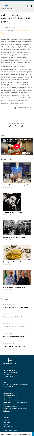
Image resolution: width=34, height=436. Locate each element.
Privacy (5, 424)
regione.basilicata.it (9, 393)
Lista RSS (6, 420)
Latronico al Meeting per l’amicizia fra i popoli (15, 185)
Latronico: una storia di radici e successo (14, 287)
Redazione (6, 411)
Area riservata (7, 426)
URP (4, 382)
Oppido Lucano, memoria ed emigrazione (14, 237)
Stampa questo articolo (24, 108)
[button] (31, 6)
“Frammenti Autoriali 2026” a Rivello (12, 212)
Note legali (6, 422)
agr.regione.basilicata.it (10, 395)
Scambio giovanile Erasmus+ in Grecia (13, 262)
